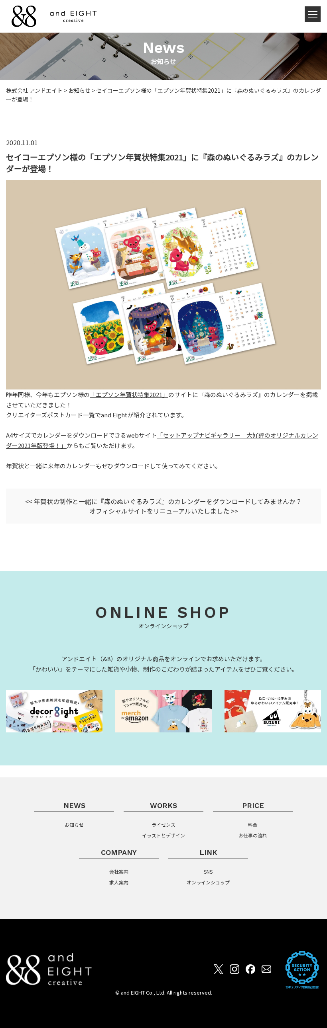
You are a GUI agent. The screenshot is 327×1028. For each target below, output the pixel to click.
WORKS (163, 805)
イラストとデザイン (163, 835)
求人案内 (118, 882)
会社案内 (118, 871)
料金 (253, 824)
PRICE (253, 805)
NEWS (74, 805)
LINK (208, 852)
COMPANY (119, 852)
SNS (208, 871)
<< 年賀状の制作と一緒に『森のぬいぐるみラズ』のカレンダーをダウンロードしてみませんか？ (163, 501)
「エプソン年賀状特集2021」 (129, 394)
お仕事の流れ (252, 835)
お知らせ (74, 824)
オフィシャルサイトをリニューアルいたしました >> (163, 511)
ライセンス (163, 824)
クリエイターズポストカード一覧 (50, 415)
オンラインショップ (208, 882)
